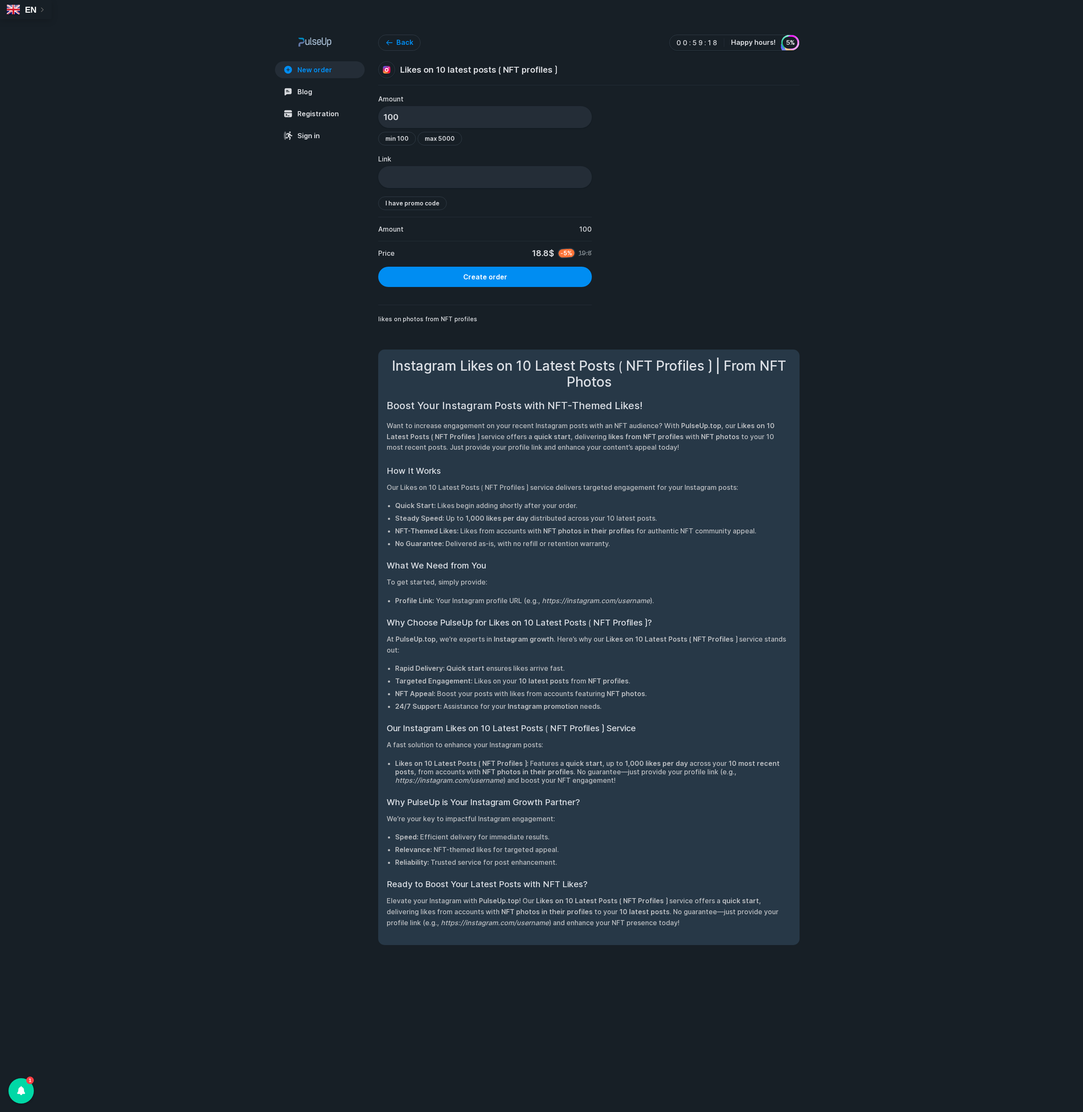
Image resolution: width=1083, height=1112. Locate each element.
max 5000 (440, 138)
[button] (21, 1091)
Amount (391, 99)
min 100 (397, 138)
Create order (485, 277)
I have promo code (412, 203)
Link (384, 159)
